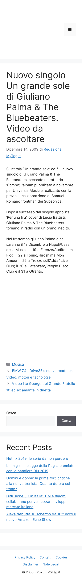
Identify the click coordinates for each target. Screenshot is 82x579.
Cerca (11, 413)
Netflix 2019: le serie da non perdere (37, 458)
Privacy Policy (25, 557)
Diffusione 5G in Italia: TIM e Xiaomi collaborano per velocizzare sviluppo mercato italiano (36, 501)
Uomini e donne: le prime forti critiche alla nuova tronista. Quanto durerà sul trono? (38, 483)
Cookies (62, 557)
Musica (18, 364)
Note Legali (51, 564)
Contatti (45, 557)
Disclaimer (30, 564)
